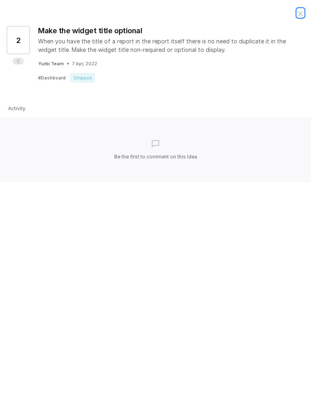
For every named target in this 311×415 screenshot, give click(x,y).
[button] (18, 61)
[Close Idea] (300, 13)
